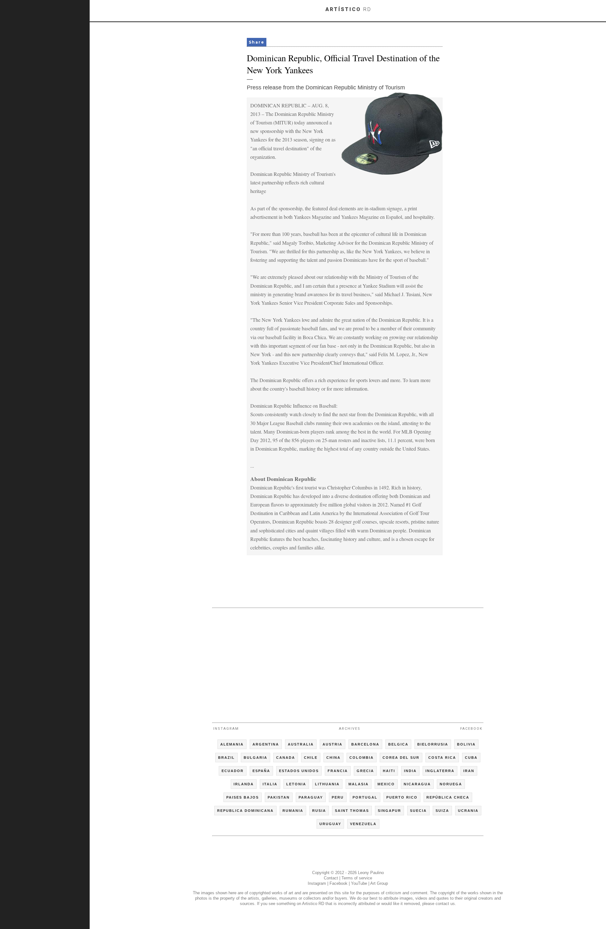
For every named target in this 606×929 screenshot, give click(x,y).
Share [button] (256, 42)
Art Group (379, 883)
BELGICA (398, 744)
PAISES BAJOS (242, 797)
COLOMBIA (361, 757)
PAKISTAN (279, 797)
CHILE (311, 757)
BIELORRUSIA (432, 744)
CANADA (285, 757)
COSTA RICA (442, 757)
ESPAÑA (261, 771)
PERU (338, 797)
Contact (331, 878)
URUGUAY (330, 824)
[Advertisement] (348, 662)
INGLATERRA (439, 771)
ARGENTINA (265, 744)
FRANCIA (338, 771)
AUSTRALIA (301, 744)
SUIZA (442, 810)
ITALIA (270, 784)
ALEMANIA (232, 744)
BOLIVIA (466, 744)
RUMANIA (292, 810)
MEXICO (386, 784)
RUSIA (319, 810)
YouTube (359, 883)
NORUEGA (451, 784)
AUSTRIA (332, 744)
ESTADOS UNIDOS (299, 771)
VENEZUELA (363, 824)
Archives (349, 729)
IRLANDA (244, 784)
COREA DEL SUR (401, 757)
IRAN (468, 771)
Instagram (226, 729)
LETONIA (296, 784)
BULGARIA (255, 757)
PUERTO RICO (402, 797)
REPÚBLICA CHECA (447, 797)
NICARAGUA (417, 784)
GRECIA (365, 771)
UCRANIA (468, 810)
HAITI (389, 771)
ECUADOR (233, 771)
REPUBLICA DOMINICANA (245, 810)
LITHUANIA (327, 784)
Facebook (471, 729)
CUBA (471, 757)
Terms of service (357, 878)
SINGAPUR (389, 810)
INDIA (410, 771)
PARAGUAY (311, 797)
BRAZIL (226, 757)
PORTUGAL (365, 797)
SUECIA (418, 810)
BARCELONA (365, 744)
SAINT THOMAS (352, 810)
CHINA (333, 757)
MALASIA (358, 784)
